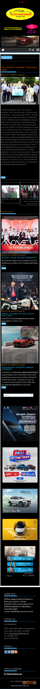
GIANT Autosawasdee (18, 75)
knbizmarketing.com (14, 674)
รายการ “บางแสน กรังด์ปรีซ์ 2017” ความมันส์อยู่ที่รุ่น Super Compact (29, 201)
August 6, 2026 (7, 255)
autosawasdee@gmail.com (19, 633)
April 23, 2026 (6, 365)
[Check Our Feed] (16, 652)
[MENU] (37, 49)
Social (3, 177)
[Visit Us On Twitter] (9, 652)
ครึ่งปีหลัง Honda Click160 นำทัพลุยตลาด (18, 599)
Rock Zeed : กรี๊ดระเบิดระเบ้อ (10, 200)
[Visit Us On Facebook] (5, 652)
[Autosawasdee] (20, 46)
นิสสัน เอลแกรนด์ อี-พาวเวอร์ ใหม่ (15, 602)
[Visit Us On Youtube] (12, 652)
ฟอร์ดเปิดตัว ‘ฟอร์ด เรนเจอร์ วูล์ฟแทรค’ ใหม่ (18, 604)
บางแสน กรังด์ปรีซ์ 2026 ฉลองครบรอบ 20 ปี (18, 611)
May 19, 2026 (6, 311)
